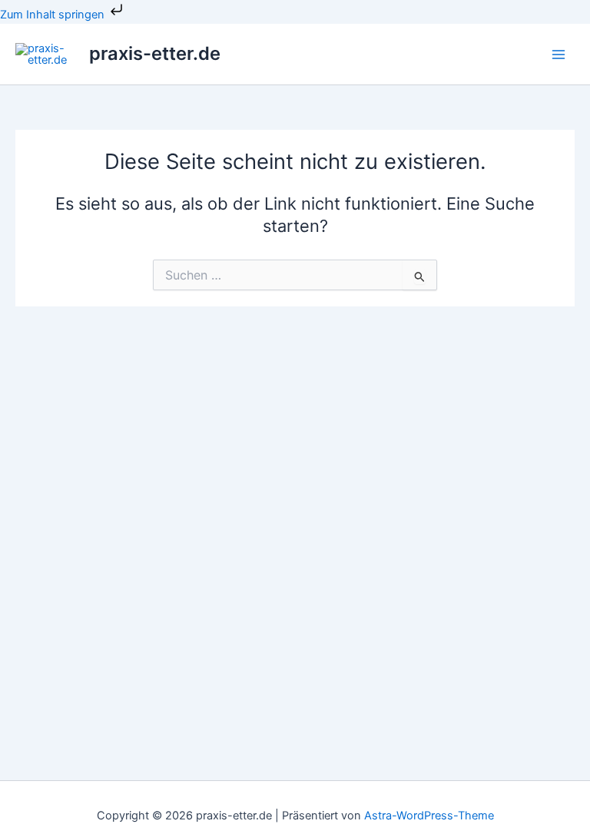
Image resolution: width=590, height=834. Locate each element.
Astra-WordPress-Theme (429, 815)
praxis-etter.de (154, 53)
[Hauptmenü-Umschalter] (558, 54)
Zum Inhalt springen (54, 15)
